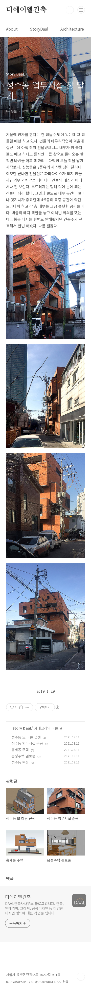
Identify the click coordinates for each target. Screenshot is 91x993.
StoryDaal (39, 29)
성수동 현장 (20, 762)
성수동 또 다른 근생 (26, 737)
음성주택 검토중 (23, 755)
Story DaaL (22, 728)
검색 (70, 10)
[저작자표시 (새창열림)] (57, 707)
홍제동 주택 (20, 749)
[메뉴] (81, 10)
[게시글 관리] (27, 707)
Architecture (72, 29)
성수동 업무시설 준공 (27, 743)
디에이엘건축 (26, 10)
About (12, 29)
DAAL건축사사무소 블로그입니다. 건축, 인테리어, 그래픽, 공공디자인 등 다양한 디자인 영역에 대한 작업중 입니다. (34, 908)
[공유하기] (21, 707)
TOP (81, 977)
